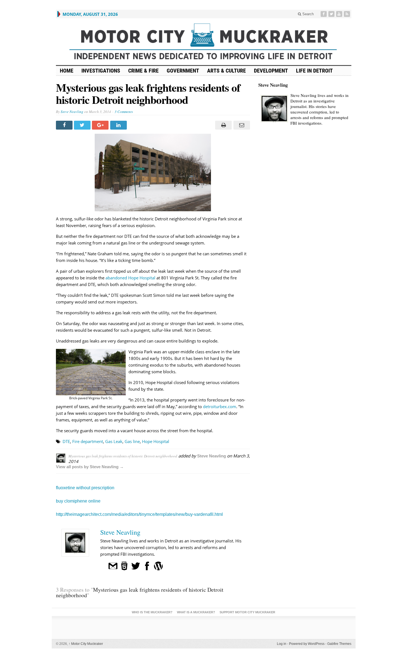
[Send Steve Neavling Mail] (113, 565)
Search (307, 14)
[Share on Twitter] (83, 125)
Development (271, 70)
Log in (281, 644)
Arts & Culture (226, 70)
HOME (66, 70)
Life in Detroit (314, 70)
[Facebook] (324, 14)
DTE (66, 441)
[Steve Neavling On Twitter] (135, 565)
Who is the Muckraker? (152, 612)
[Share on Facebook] (65, 125)
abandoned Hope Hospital (130, 277)
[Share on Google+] (101, 125)
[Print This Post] (223, 125)
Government (183, 70)
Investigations (100, 70)
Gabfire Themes (339, 644)
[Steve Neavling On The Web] (124, 565)
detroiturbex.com (219, 406)
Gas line (132, 441)
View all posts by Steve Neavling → (90, 466)
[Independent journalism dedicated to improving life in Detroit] (203, 41)
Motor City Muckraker (86, 644)
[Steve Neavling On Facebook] (147, 565)
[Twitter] (332, 14)
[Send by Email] (241, 125)
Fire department (87, 441)
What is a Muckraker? (196, 612)
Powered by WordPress (306, 644)
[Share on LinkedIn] (119, 125)
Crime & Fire (143, 70)
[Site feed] (347, 14)
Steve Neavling (72, 111)
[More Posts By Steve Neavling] (158, 565)
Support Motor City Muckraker (247, 612)
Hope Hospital (155, 441)
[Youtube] (340, 14)
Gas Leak (113, 441)
